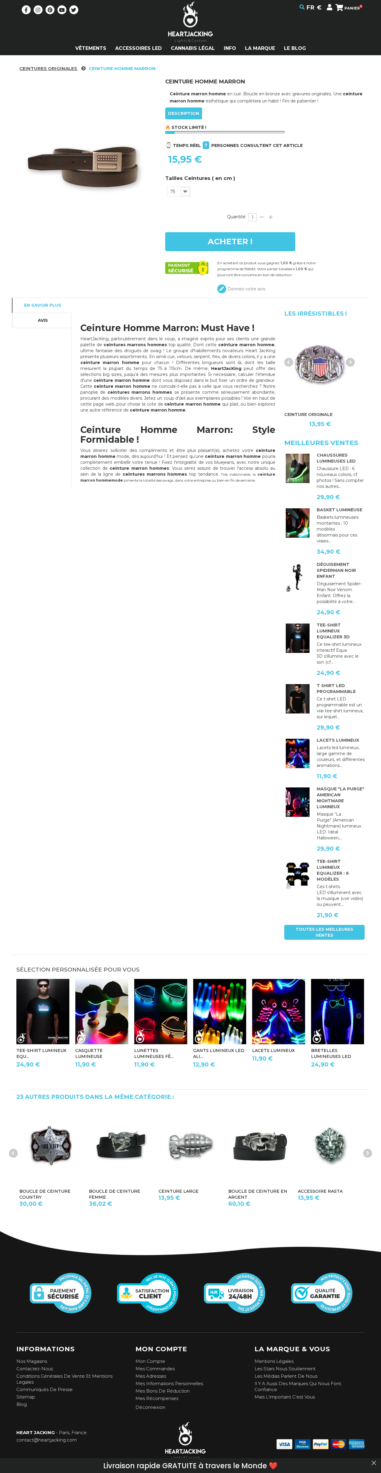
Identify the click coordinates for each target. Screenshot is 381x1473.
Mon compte (150, 1361)
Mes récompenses (156, 1398)
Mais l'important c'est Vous (284, 1397)
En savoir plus (42, 305)
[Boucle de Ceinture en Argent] (190, 1145)
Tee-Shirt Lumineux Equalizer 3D (333, 631)
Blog (21, 1404)
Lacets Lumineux (338, 740)
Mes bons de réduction (162, 1391)
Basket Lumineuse (339, 509)
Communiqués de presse (44, 1389)
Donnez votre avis (245, 289)
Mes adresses (150, 1376)
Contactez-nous (34, 1368)
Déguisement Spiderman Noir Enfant (336, 570)
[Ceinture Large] (121, 1145)
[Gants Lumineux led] (219, 1012)
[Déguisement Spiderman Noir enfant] (297, 577)
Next (350, 362)
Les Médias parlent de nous (285, 1376)
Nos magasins (31, 1361)
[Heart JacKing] (190, 32)
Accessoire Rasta (250, 1191)
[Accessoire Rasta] (260, 1145)
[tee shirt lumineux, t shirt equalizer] (297, 874)
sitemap (25, 1397)
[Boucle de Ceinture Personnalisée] (330, 1145)
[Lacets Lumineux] (297, 753)
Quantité (236, 216)
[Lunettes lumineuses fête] (160, 1012)
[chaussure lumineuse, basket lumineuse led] (297, 468)
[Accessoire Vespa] (320, 364)
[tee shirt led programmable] (297, 699)
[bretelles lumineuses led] (337, 1012)
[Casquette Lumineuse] (101, 1012)
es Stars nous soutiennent (286, 1368)
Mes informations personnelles (169, 1383)
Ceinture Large (109, 1191)
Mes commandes (155, 1368)
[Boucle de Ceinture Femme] (51, 1145)
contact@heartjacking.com (46, 1440)
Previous (288, 362)
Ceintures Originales (48, 68)
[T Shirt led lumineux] (297, 638)
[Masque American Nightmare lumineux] (297, 802)
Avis (43, 320)
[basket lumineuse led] (297, 523)
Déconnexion (150, 1407)
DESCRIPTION (183, 113)
